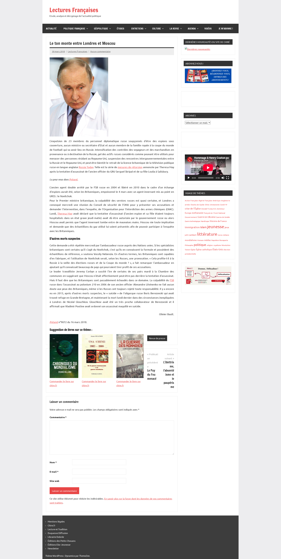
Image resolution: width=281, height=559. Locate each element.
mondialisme (191, 240)
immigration (192, 227)
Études (120, 28)
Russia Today (86, 167)
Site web (54, 480)
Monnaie (200, 240)
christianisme (215, 204)
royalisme (217, 245)
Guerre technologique (192, 221)
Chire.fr (51, 525)
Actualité (51, 28)
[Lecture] (188, 177)
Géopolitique (101, 28)
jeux (227, 227)
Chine (207, 204)
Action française (191, 200)
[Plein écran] (227, 177)
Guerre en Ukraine (207, 216)
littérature (207, 234)
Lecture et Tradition (57, 529)
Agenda (192, 28)
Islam (203, 227)
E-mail (54, 471)
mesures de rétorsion (130, 167)
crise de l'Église (193, 208)
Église (193, 249)
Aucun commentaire (100, 51)
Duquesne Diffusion (58, 533)
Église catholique (204, 249)
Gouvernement (191, 217)
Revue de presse (157, 338)
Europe (188, 212)
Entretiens (137, 28)
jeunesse (215, 226)
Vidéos (208, 28)
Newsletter (53, 548)
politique (200, 244)
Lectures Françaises (73, 10)
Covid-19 (223, 204)
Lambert (193, 234)
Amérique (217, 200)
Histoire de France (218, 221)
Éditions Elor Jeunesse (59, 544)
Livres (220, 235)
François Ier (208, 213)
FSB (172, 280)
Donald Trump (207, 209)
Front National (219, 213)
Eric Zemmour (219, 209)
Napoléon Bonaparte (219, 240)
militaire (226, 235)
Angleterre (225, 200)
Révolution (226, 245)
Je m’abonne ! (226, 28)
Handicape (205, 221)
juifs (186, 235)
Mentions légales (56, 521)
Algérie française (205, 200)
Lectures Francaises (77, 51)
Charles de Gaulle (197, 204)
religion (210, 245)
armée (187, 204)
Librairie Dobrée (56, 536)
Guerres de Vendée (223, 217)
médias (207, 240)
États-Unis (218, 249)
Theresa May (64, 213)
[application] (208, 168)
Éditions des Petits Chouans (62, 540)
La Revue (174, 28)
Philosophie (189, 245)
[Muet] (222, 177)
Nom (53, 462)
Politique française (74, 28)
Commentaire (58, 417)
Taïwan (187, 249)
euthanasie (197, 212)
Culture (156, 28)
